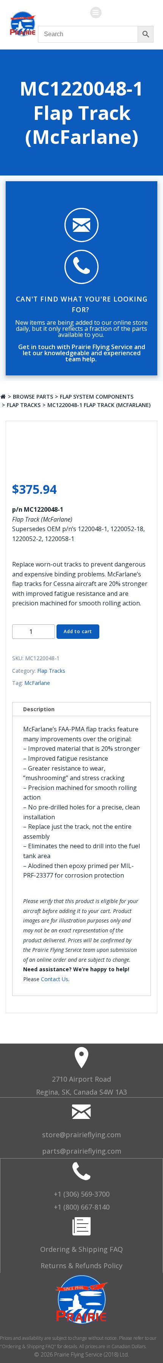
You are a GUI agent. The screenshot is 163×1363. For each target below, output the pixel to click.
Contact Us (54, 979)
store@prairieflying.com (81, 1134)
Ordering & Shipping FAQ (81, 1249)
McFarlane (37, 682)
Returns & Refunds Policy (81, 1265)
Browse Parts (33, 396)
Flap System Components (96, 396)
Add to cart (78, 631)
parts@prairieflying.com (81, 1151)
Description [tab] (39, 709)
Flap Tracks (24, 405)
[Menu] (96, 12)
